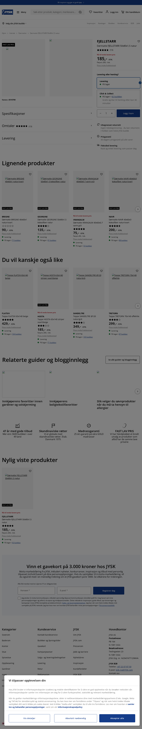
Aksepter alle (117, 718)
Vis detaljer (29, 718)
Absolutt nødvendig (75, 718)
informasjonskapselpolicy (70, 707)
